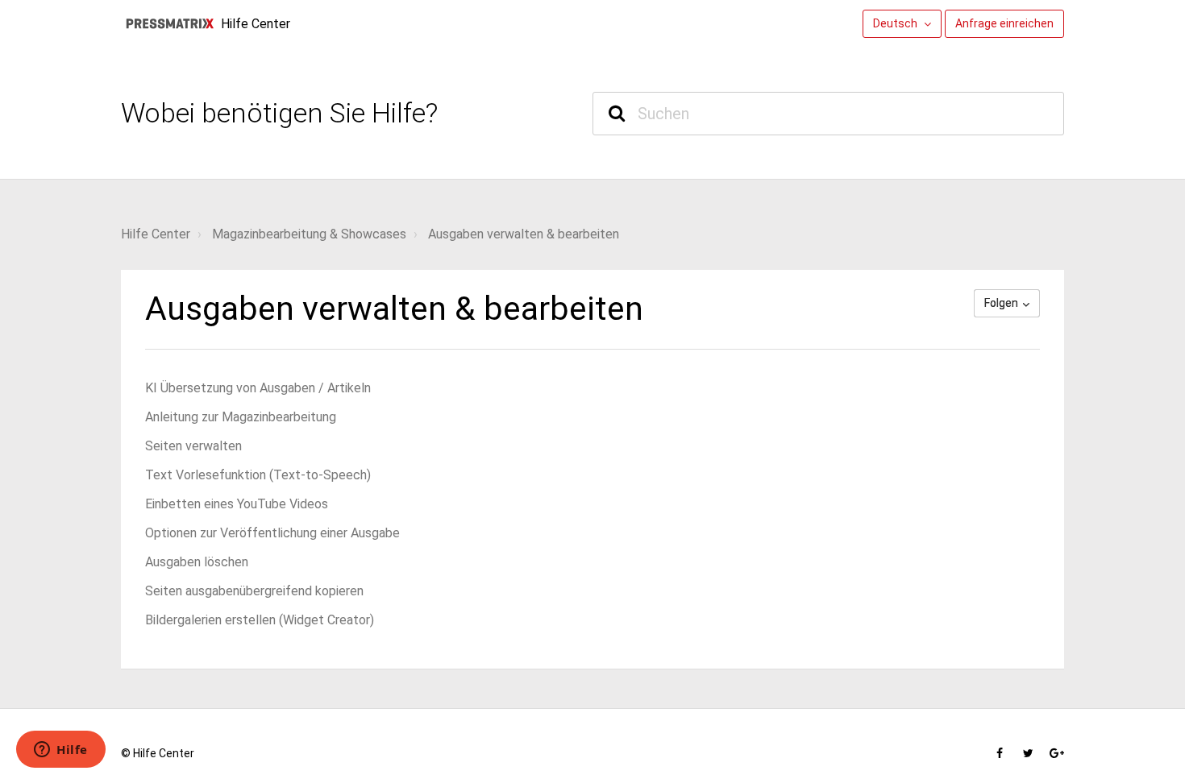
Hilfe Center (155, 234)
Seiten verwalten (193, 446)
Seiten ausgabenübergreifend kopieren (254, 591)
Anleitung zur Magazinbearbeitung (240, 417)
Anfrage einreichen (1004, 23)
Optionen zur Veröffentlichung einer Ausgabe (272, 533)
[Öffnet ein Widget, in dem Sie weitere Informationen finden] (61, 751)
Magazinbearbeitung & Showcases (309, 234)
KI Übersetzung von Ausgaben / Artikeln (258, 388)
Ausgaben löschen (196, 562)
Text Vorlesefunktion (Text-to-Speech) (258, 475)
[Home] (169, 24)
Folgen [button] (1001, 302)
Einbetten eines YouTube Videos (236, 504)
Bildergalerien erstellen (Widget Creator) (259, 620)
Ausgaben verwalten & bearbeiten (523, 234)
